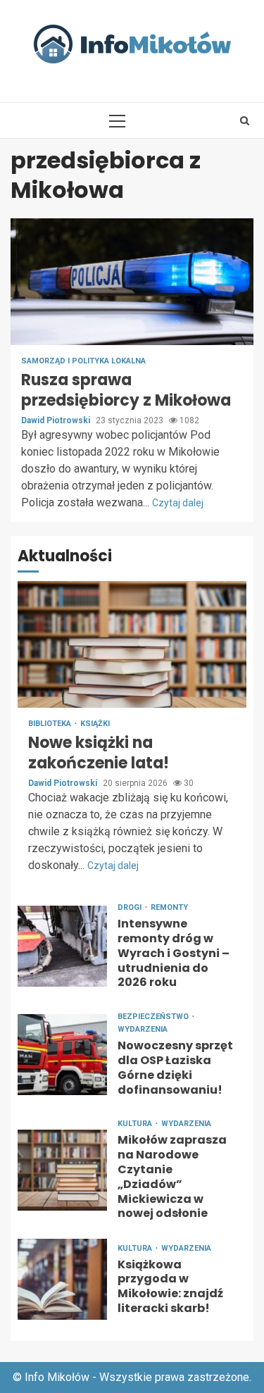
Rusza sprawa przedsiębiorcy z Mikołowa (132, 281)
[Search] (244, 120)
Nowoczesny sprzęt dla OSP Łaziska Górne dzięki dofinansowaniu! (62, 1054)
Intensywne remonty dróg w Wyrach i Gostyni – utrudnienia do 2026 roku (62, 946)
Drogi (131, 907)
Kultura (136, 1123)
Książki (95, 723)
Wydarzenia (143, 1029)
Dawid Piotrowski (56, 420)
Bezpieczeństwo (154, 1016)
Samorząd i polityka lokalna (83, 361)
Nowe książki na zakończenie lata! (132, 644)
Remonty (169, 907)
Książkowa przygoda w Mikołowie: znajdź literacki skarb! (62, 1279)
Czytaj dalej (177, 502)
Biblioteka (50, 723)
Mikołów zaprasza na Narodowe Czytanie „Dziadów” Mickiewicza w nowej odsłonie (62, 1170)
